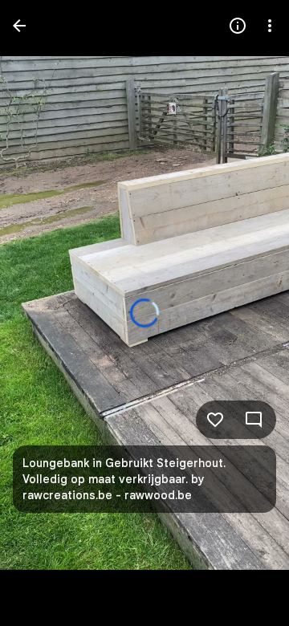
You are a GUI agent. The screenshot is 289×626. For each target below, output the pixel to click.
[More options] (270, 26)
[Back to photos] (19, 25)
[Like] (215, 419)
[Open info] (238, 26)
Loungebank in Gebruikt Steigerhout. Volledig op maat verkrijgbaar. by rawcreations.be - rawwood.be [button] (124, 479)
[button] (44, 313)
